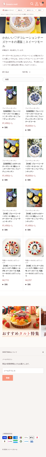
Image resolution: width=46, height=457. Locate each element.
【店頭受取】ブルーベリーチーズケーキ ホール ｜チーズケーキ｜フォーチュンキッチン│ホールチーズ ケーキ (34, 116)
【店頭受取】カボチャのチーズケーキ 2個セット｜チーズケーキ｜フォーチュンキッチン (11, 167)
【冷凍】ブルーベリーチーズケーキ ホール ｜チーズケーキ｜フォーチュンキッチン (34, 167)
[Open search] (32, 3)
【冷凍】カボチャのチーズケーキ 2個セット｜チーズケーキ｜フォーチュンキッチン (34, 217)
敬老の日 (20, 10)
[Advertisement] (23, 404)
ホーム (2, 14)
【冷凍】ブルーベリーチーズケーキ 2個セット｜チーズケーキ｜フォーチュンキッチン (11, 217)
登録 (7, 378)
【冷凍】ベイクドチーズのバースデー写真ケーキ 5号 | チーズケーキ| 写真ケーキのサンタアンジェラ (11, 271)
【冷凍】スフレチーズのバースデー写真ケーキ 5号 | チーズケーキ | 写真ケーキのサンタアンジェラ (34, 271)
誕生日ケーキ (30, 10)
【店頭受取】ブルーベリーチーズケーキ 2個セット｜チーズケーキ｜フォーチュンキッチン (11, 115)
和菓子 (39, 10)
